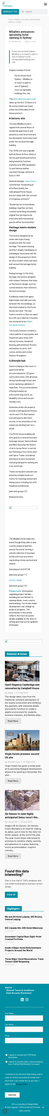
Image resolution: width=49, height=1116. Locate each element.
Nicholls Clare (14, 762)
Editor (10, 693)
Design (10, 665)
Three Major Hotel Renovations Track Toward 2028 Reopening (24, 960)
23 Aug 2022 (22, 693)
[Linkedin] (22, 999)
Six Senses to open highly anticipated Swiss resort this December (21, 817)
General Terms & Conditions (20, 990)
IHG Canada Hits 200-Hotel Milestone (24, 928)
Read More (13, 721)
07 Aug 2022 (29, 762)
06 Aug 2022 (26, 822)
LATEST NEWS (15, 580)
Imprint (8, 987)
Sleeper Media (33, 1104)
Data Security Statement (19, 993)
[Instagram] (27, 999)
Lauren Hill (12, 822)
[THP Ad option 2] (23, 642)
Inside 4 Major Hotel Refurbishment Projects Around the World (23, 949)
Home (10, 20)
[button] (45, 4)
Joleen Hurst (30, 181)
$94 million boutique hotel (24, 99)
